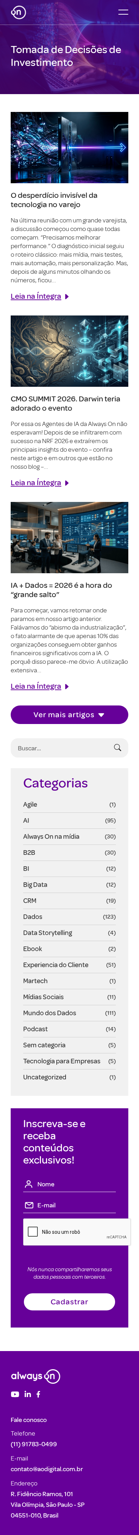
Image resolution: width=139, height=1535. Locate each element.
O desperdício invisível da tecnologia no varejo (54, 199)
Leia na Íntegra (36, 296)
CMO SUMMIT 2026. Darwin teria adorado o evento (65, 403)
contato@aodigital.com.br (47, 1469)
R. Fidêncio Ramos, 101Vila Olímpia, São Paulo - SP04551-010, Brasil (47, 1504)
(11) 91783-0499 (34, 1444)
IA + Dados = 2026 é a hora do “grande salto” (61, 589)
